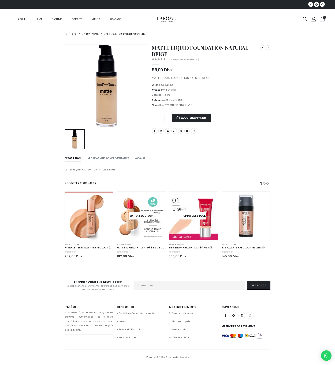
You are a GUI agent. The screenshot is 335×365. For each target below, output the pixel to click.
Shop (39, 19)
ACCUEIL (22, 19)
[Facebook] (310, 4)
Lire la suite (160, 197)
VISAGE (179, 100)
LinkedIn (167, 131)
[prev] (262, 47)
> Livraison (122, 321)
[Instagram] (322, 4)
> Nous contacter (126, 337)
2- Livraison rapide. (180, 321)
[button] (305, 19)
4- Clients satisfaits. (180, 337)
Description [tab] (73, 158)
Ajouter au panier (193, 118)
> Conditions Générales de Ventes (136, 313)
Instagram (241, 315)
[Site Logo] (166, 19)
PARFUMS (57, 19)
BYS (167, 105)
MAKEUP (96, 19)
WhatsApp (193, 131)
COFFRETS (77, 19)
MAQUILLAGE (185, 105)
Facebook (154, 131)
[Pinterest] (316, 4)
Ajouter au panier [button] (107, 197)
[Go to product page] (89, 216)
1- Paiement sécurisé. (181, 313)
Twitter (161, 131)
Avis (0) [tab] (140, 158)
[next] (268, 47)
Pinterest (180, 131)
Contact (115, 19)
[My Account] (313, 19)
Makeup (170, 100)
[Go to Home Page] (66, 34)
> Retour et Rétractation (130, 329)
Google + (174, 131)
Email (187, 131)
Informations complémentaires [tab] (108, 158)
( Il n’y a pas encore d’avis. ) (183, 59)
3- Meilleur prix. (177, 329)
